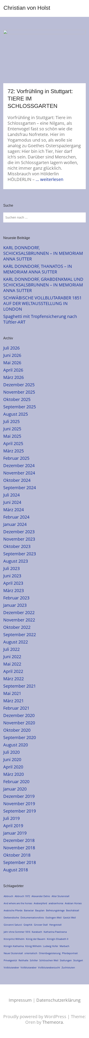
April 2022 (13, 671)
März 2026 (13, 377)
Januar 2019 (15, 833)
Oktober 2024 (16, 480)
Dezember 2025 (19, 385)
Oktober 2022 (16, 627)
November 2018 (19, 848)
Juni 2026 (12, 355)
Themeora (52, 1022)
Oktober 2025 (16, 399)
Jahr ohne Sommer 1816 (17, 931)
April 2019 (13, 826)
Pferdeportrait (70, 953)
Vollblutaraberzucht (49, 967)
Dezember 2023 (19, 532)
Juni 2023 (12, 576)
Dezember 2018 (19, 840)
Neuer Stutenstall (13, 953)
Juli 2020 (11, 752)
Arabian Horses (73, 903)
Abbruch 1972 (22, 896)
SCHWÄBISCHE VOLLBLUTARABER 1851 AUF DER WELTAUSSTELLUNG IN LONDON (42, 303)
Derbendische (11, 917)
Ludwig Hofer (50, 946)
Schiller (34, 960)
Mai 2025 (12, 436)
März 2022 (13, 679)
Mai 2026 (12, 363)
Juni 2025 (12, 429)
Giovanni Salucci (13, 924)
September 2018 (19, 862)
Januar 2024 (15, 524)
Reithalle (23, 960)
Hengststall (55, 924)
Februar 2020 (16, 781)
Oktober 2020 (16, 730)
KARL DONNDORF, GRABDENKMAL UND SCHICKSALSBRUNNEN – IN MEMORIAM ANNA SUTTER (43, 284)
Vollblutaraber (29, 967)
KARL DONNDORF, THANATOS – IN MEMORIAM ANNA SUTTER (37, 269)
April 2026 (13, 370)
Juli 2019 (11, 818)
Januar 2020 (15, 789)
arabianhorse (56, 903)
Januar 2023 (15, 605)
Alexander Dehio (41, 896)
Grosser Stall (41, 924)
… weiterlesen (49, 179)
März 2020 (13, 774)
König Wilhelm (33, 946)
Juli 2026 (11, 348)
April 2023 (13, 583)
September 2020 (19, 737)
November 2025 (19, 392)
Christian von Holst (26, 8)
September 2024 (19, 487)
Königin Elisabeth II (57, 939)
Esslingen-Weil (54, 917)
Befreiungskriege (55, 910)
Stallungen (66, 960)
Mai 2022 (12, 664)
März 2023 (13, 590)
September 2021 (19, 686)
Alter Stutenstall (60, 896)
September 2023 (19, 554)
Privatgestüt (10, 960)
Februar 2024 (16, 517)
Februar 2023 (16, 598)
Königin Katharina (14, 946)
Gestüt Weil (69, 917)
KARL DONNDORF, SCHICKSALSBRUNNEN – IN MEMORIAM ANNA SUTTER (43, 253)
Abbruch (8, 896)
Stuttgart (78, 960)
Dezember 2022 (19, 612)
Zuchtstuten (68, 967)
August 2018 (15, 870)
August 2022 (15, 642)
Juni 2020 (12, 759)
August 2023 (15, 561)
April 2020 (13, 767)
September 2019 (19, 811)
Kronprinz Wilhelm (14, 939)
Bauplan (39, 910)
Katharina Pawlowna (55, 931)
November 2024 (19, 473)
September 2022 (19, 634)
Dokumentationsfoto (32, 917)
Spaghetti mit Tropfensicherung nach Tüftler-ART (40, 319)
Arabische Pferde (13, 910)
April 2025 (13, 443)
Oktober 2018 (16, 855)
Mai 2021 (12, 693)
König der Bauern (35, 939)
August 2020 (15, 745)
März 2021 (13, 701)
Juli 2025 (11, 421)
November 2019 (19, 803)
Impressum (20, 1000)
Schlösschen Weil (48, 960)
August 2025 (15, 414)
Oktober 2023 (16, 546)
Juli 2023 (11, 568)
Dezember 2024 (19, 465)
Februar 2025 (16, 458)
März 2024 (13, 510)
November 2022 (19, 620)
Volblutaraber (11, 967)
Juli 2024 (11, 495)
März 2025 (13, 451)
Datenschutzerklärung (58, 1000)
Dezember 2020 (19, 715)
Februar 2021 (16, 708)
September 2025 (19, 407)
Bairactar (29, 910)
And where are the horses (18, 903)
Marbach (64, 946)
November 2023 (19, 539)
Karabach (37, 931)
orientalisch (30, 953)
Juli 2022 (11, 649)
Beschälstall (72, 910)
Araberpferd (40, 903)
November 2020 (19, 723)
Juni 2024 (12, 502)
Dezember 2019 (19, 796)
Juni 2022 (12, 657)
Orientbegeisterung (49, 953)
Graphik (28, 924)
